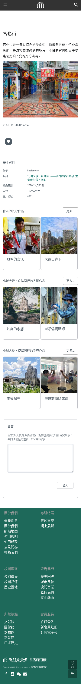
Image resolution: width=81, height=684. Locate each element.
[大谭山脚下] (59, 235)
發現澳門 (47, 569)
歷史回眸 (47, 577)
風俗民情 (47, 592)
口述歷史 (11, 643)
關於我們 (11, 513)
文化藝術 (47, 598)
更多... (70, 211)
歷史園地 (11, 587)
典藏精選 (11, 614)
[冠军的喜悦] (21, 235)
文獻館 (9, 622)
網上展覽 (47, 526)
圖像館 (9, 627)
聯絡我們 (11, 552)
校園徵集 (11, 577)
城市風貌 (47, 582)
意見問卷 (11, 547)
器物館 (9, 632)
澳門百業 (47, 587)
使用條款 (11, 542)
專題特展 (47, 513)
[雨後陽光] (21, 375)
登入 (65, 485)
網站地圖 (11, 531)
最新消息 (11, 521)
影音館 (9, 638)
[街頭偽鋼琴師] (59, 305)
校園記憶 (11, 582)
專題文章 (47, 521)
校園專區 (11, 569)
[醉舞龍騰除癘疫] (59, 375)
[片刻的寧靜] (21, 305)
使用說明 (11, 537)
